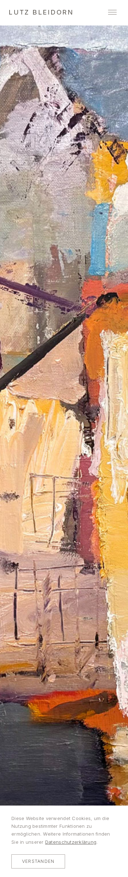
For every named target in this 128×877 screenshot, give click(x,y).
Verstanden (38, 861)
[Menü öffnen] (112, 12)
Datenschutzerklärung (70, 842)
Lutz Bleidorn (41, 12)
